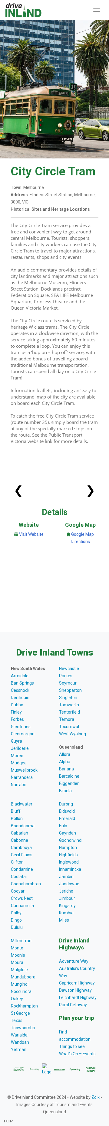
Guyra (16, 741)
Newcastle (69, 668)
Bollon (17, 818)
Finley (16, 712)
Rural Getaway (73, 1004)
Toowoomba (23, 1027)
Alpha (64, 761)
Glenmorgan (23, 733)
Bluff (16, 811)
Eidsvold (67, 811)
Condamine (22, 869)
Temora (66, 719)
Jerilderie (20, 748)
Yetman (18, 1049)
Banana (66, 768)
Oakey (17, 998)
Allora (64, 754)
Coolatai (19, 876)
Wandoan (20, 1042)
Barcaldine (69, 776)
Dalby (16, 912)
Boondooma (23, 825)
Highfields (68, 854)
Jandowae (69, 883)
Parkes (65, 675)
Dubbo (17, 704)
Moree (17, 755)
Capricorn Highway (77, 983)
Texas (16, 1020)
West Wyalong (72, 733)
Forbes (17, 719)
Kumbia (66, 912)
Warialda (19, 1035)
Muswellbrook (24, 770)
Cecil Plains (21, 854)
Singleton (68, 697)
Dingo (16, 920)
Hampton (68, 847)
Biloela (65, 790)
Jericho (66, 891)
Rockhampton (24, 1006)
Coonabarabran (26, 883)
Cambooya (21, 847)
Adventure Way (73, 961)
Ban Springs (22, 683)
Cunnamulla (22, 905)
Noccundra (21, 991)
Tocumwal (69, 726)
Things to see (72, 1046)
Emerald (67, 818)
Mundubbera (23, 977)
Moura (17, 962)
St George (20, 1013)
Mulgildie (19, 969)
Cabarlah (19, 833)
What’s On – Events (77, 1053)
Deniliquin (20, 697)
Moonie (18, 955)
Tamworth (69, 704)
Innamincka (70, 869)
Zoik (95, 1097)
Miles (64, 920)
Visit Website (31, 534)
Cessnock (20, 690)
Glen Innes (21, 726)
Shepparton (70, 690)
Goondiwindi (70, 840)
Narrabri (18, 784)
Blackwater (21, 804)
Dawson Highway (75, 990)
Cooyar (18, 891)
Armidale (19, 675)
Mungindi (19, 984)
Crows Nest (22, 898)
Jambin (66, 876)
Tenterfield (69, 712)
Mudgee (19, 762)
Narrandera (22, 777)
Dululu (17, 927)
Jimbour (67, 898)
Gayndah (67, 833)
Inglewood (69, 862)
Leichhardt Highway (78, 997)
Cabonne (19, 840)
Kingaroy (67, 905)
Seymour (68, 683)
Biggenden (69, 783)
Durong (66, 804)
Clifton (17, 862)
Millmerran (21, 940)
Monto (17, 947)
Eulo (63, 825)
